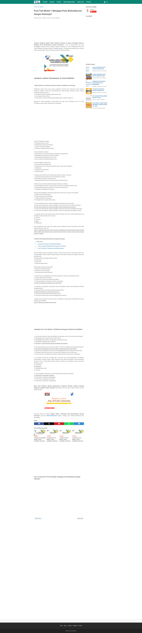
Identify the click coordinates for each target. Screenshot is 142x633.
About (65, 625)
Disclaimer (75, 625)
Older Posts (80, 518)
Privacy (80, 625)
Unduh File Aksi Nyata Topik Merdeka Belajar (49, 244)
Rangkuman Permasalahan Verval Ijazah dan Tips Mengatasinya (98, 83)
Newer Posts (38, 518)
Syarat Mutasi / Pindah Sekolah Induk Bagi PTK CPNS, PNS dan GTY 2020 (99, 104)
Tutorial (88, 2)
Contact (70, 625)
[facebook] (39, 423)
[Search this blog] (107, 2)
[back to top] (139, 629)
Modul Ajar (80, 2)
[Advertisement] (59, 31)
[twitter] (49, 423)
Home (61, 625)
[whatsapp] (69, 423)
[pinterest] (59, 423)
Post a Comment (55, 18)
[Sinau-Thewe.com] (37, 2)
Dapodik (52, 2)
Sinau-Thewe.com (52, 415)
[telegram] (79, 423)
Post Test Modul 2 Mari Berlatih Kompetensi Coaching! (52, 246)
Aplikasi (45, 2)
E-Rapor (59, 2)
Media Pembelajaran (69, 2)
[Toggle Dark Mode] (105, 2)
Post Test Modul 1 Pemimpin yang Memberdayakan (51, 248)
